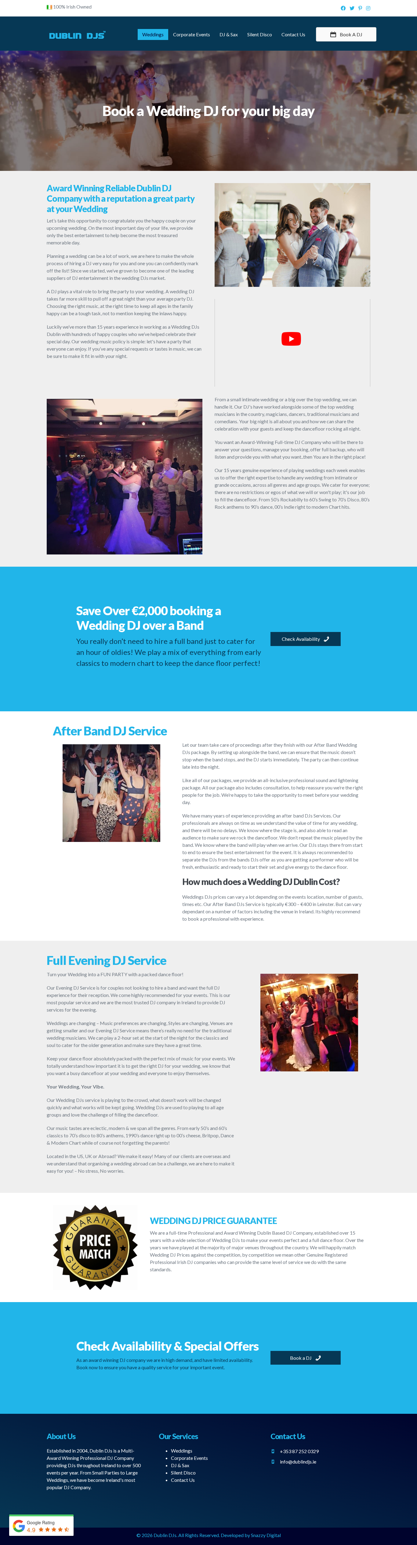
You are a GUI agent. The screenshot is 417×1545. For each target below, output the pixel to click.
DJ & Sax (228, 34)
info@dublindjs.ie (298, 1461)
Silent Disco (259, 34)
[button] (346, 34)
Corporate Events (191, 34)
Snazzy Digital (266, 1535)
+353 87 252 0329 (299, 1451)
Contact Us (293, 34)
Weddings (153, 34)
